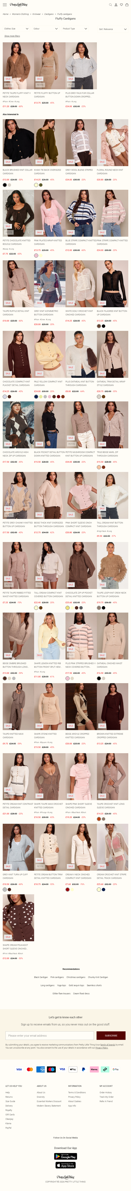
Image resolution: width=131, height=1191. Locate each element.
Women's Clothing (20, 14)
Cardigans (48, 14)
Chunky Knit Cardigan (98, 977)
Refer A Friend (106, 1101)
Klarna (8, 1123)
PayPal (8, 1128)
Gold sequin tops (76, 985)
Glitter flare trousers (61, 993)
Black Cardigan (41, 977)
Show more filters (12, 36)
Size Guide (10, 1101)
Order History (106, 1092)
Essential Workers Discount (49, 1101)
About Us (41, 1092)
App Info (72, 1105)
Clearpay (9, 1119)
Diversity (41, 1097)
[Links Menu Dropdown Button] (5, 5)
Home (5, 14)
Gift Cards (10, 1114)
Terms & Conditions (77, 1092)
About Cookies (74, 1101)
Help (7, 1092)
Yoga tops (61, 985)
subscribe (111, 1035)
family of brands (107, 1044)
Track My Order (107, 1097)
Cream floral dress (81, 993)
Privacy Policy (74, 1097)
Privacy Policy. (102, 1047)
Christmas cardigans (76, 977)
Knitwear (36, 14)
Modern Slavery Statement (49, 1105)
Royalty (8, 1110)
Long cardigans (47, 985)
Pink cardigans (57, 977)
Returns (9, 1097)
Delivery (9, 1105)
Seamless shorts (94, 985)
